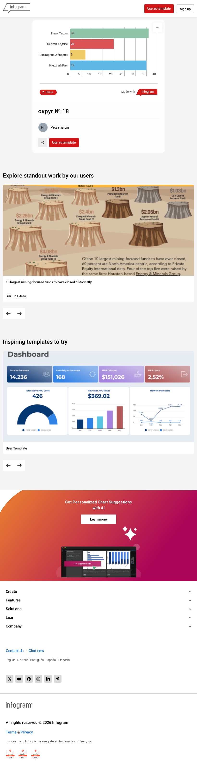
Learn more (98, 519)
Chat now (36, 650)
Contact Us (15, 650)
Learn (11, 617)
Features (13, 600)
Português (37, 660)
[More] (157, 27)
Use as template (159, 8)
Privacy (27, 732)
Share (49, 92)
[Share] (42, 142)
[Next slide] (19, 313)
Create (11, 591)
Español (51, 660)
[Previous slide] (8, 313)
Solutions (13, 609)
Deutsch (22, 660)
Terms (11, 732)
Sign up (185, 9)
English (10, 660)
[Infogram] (16, 8)
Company (14, 626)
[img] (109, 33)
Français (64, 660)
